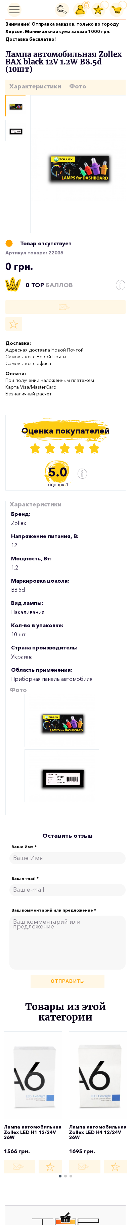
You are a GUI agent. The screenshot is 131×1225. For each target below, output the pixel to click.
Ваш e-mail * (25, 878)
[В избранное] (13, 324)
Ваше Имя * (24, 847)
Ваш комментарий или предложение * (53, 910)
